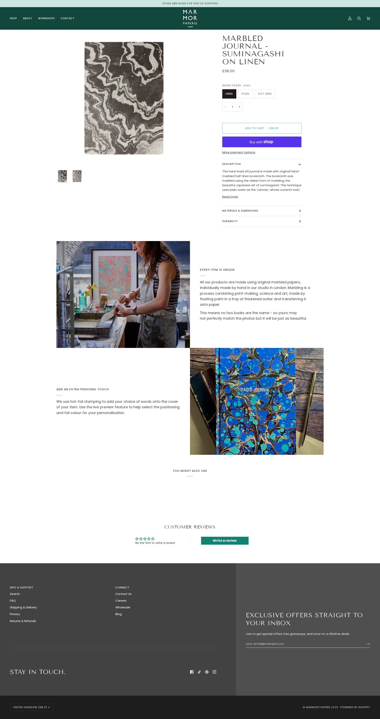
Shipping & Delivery (23, 607)
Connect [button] (122, 587)
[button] (15, 18)
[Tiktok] (199, 672)
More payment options (238, 152)
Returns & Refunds (23, 621)
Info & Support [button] (21, 587)
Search (15, 594)
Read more (230, 197)
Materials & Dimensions (240, 210)
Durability (230, 221)
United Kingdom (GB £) (30, 707)
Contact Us (123, 594)
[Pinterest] (207, 672)
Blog (118, 614)
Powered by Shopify (355, 707)
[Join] (365, 644)
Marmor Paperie (318, 707)
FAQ (13, 601)
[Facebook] (192, 672)
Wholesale (122, 607)
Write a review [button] (225, 540)
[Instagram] (214, 672)
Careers (121, 601)
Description (231, 164)
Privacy (15, 614)
